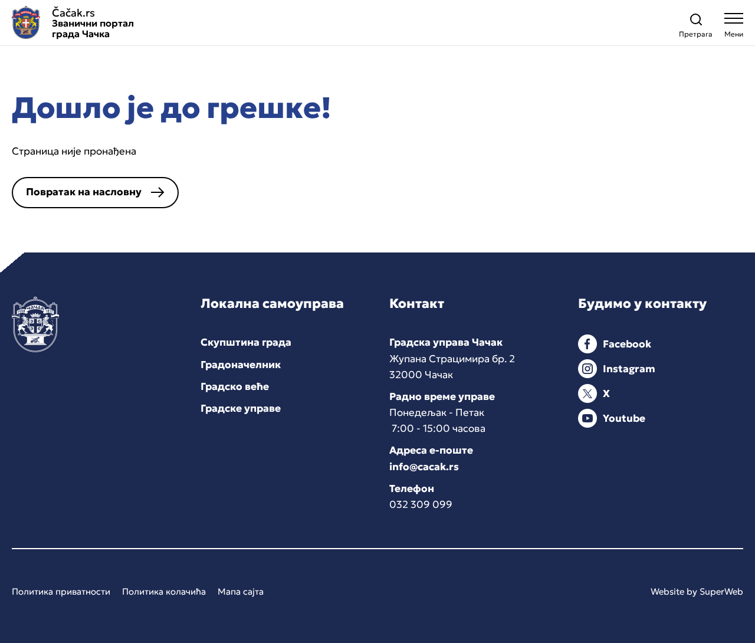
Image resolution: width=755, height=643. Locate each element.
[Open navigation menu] (733, 28)
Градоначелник (241, 364)
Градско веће (235, 386)
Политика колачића (164, 591)
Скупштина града (246, 342)
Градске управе (241, 408)
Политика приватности (61, 591)
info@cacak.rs (424, 466)
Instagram (629, 368)
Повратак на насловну (84, 191)
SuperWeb (721, 591)
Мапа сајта (241, 591)
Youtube (624, 418)
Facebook (627, 343)
